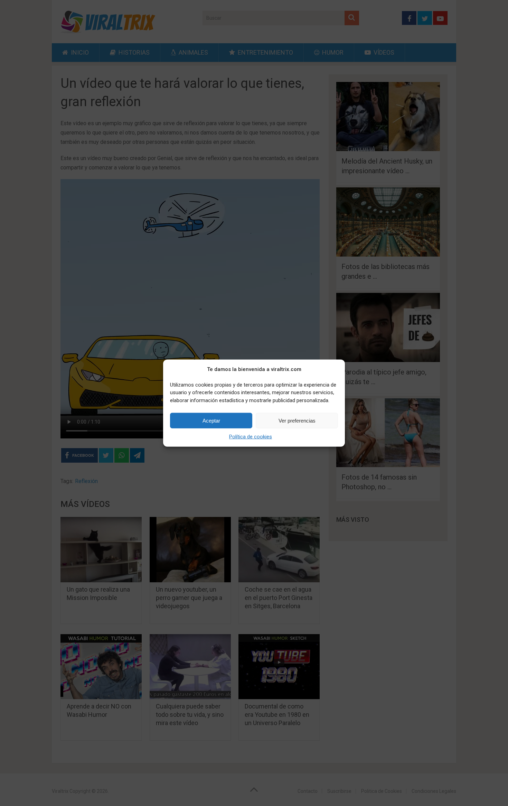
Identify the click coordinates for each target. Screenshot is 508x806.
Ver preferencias (297, 420)
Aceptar (211, 420)
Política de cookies (250, 437)
